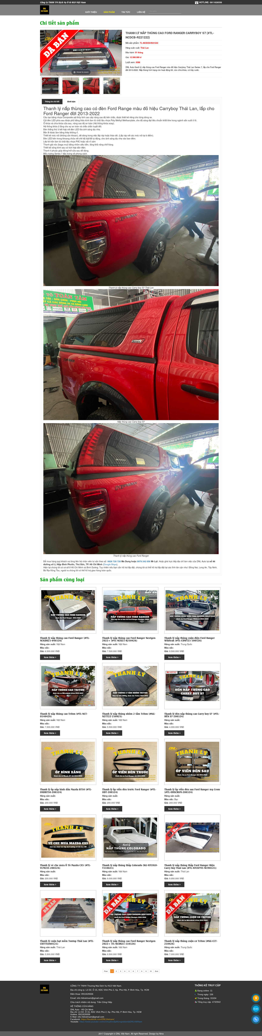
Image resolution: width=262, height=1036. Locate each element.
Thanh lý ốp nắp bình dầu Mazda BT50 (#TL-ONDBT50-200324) (66, 790)
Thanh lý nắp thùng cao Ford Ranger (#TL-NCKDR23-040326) (65, 639)
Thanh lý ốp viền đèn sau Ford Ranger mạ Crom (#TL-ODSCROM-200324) (192, 790)
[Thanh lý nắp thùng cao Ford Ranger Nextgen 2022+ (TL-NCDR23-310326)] (130, 913)
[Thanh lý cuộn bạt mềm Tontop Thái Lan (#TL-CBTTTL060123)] (68, 913)
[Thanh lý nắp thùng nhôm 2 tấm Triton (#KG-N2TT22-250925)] (130, 685)
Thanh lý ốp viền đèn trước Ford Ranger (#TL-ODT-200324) (129, 790)
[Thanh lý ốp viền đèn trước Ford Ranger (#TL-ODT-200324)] (130, 761)
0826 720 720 (114, 561)
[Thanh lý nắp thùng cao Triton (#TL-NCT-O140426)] (68, 685)
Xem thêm (49, 657)
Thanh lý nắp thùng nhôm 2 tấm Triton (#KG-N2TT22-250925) (128, 715)
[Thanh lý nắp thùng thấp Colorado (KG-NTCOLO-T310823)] (130, 837)
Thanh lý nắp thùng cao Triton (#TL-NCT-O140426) (64, 715)
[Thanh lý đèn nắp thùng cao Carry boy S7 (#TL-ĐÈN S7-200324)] (192, 685)
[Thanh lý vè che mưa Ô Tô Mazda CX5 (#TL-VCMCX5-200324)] (68, 837)
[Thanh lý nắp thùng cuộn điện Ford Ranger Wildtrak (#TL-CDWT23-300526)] (192, 610)
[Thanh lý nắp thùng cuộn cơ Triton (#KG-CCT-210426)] (192, 913)
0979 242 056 (143, 561)
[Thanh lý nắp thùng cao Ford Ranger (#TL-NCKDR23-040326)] (68, 610)
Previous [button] (42, 86)
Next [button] (119, 86)
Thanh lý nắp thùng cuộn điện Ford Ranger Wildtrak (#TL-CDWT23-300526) (189, 639)
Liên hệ (141, 12)
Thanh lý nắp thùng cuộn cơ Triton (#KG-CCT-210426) (190, 942)
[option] (50, 86)
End (156, 971)
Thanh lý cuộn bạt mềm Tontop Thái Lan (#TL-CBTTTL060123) (67, 942)
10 (151, 971)
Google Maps (110, 564)
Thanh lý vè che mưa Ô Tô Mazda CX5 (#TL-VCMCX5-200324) (65, 866)
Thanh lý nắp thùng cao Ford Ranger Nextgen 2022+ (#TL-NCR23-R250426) (128, 639)
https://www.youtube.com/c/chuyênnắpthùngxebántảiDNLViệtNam (110, 1021)
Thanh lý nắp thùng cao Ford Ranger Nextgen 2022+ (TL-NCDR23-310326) (128, 942)
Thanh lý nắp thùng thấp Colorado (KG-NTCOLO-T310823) (130, 866)
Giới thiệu (91, 12)
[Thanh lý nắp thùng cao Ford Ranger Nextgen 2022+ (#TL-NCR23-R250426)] (130, 610)
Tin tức (125, 12)
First (106, 971)
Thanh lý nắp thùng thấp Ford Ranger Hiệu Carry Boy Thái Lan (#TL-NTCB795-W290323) (190, 866)
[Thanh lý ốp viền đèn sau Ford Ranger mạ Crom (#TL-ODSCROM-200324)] (192, 761)
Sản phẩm (109, 12)
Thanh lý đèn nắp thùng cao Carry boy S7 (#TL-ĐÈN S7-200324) (191, 715)
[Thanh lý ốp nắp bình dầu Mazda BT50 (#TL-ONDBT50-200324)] (68, 761)
